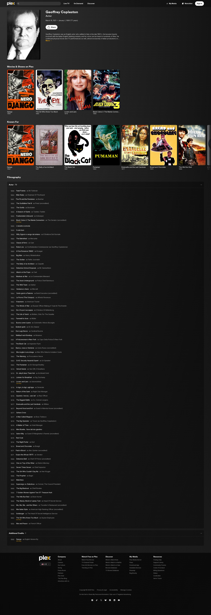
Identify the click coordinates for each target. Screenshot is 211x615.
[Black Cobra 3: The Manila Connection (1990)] (106, 92)
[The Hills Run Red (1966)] (192, 147)
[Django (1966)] (20, 92)
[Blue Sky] (105, 600)
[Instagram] (92, 600)
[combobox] (40, 3)
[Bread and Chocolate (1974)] (163, 147)
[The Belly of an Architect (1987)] (49, 147)
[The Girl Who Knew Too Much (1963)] (49, 92)
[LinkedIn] (114, 600)
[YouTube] (119, 600)
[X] (101, 600)
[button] (51, 27)
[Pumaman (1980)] (106, 147)
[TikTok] (96, 600)
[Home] (11, 3)
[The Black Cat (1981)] (77, 147)
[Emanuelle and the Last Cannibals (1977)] (135, 147)
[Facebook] (110, 600)
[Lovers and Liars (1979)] (77, 92)
